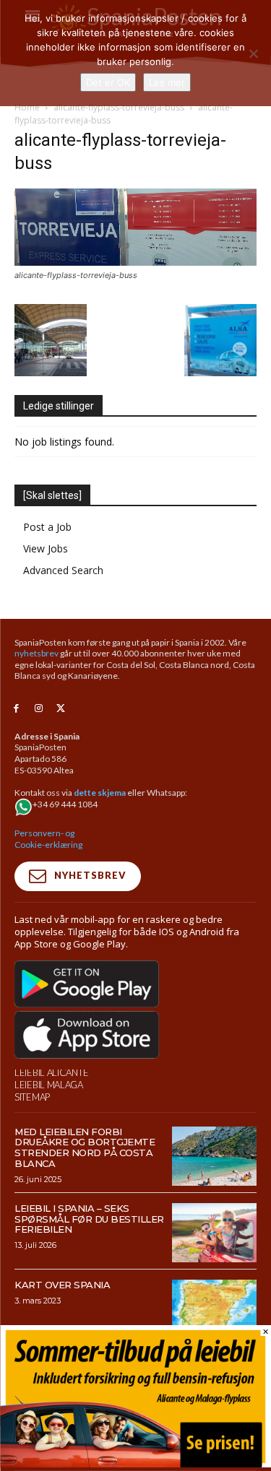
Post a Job (47, 527)
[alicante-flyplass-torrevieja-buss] (135, 262)
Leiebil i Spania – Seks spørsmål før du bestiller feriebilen (89, 1219)
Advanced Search (63, 570)
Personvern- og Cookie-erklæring (48, 839)
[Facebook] (16, 708)
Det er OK (108, 82)
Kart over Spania (62, 1284)
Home (27, 107)
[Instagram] (38, 708)
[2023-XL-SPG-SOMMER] (135, 1463)
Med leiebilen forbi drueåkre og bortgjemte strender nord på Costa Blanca (84, 1148)
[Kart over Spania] (214, 1309)
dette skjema (100, 792)
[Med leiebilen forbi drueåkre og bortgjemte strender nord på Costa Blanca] (214, 1156)
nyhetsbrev (36, 653)
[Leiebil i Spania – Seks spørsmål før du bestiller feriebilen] (214, 1232)
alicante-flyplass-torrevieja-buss (118, 107)
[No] (253, 53)
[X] (61, 708)
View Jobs (45, 548)
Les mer (167, 82)
